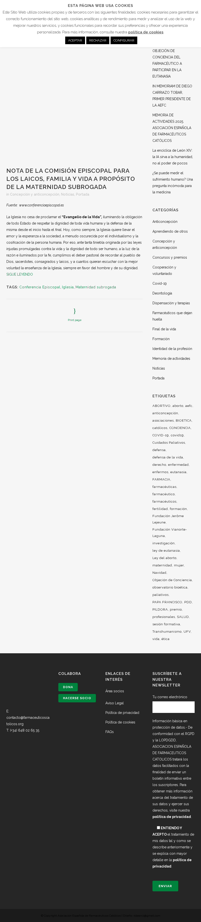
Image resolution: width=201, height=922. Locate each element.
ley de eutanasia (166, 550)
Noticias (67, 194)
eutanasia (178, 472)
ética (166, 639)
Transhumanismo (167, 631)
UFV (187, 631)
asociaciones (163, 420)
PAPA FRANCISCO (167, 602)
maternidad (162, 565)
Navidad (159, 573)
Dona (68, 687)
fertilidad (160, 509)
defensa (159, 450)
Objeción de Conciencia (172, 580)
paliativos (160, 595)
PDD (188, 602)
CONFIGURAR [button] (123, 40)
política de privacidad (171, 817)
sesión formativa (166, 624)
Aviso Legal (114, 703)
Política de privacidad (122, 713)
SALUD (183, 617)
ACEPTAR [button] (75, 40)
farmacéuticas (164, 487)
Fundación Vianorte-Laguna (169, 533)
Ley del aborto (164, 558)
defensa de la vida (167, 457)
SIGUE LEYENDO (19, 274)
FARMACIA (161, 479)
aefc (188, 406)
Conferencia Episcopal (39, 287)
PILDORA (160, 609)
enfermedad (178, 465)
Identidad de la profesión (172, 349)
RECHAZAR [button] (97, 40)
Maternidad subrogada (95, 287)
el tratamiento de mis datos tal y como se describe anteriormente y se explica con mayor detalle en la (173, 847)
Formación (161, 339)
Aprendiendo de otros (170, 231)
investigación (163, 543)
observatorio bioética (170, 587)
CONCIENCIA (180, 428)
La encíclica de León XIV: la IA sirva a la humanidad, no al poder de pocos (172, 156)
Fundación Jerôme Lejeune (168, 519)
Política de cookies (120, 722)
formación (178, 509)
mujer (179, 565)
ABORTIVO (161, 406)
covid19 (177, 435)
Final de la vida (164, 329)
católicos (159, 428)
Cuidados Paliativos (168, 442)
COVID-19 (160, 435)
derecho (159, 465)
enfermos (160, 472)
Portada (82, 194)
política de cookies (145, 32)
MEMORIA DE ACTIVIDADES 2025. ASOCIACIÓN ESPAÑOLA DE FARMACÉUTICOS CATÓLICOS (171, 128)
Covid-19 (159, 283)
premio (176, 609)
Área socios (114, 691)
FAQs (109, 732)
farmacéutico (163, 494)
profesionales (163, 617)
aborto (178, 406)
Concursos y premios (169, 257)
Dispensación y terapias (171, 303)
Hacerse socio (77, 698)
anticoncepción (165, 413)
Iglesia (68, 287)
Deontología (162, 293)
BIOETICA (184, 420)
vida (156, 639)
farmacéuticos (164, 501)
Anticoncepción (164, 222)
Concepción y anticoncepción (34, 194)
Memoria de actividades (171, 359)
